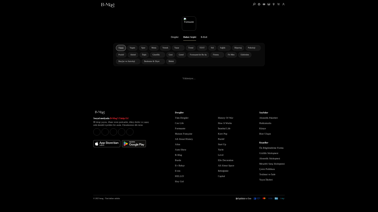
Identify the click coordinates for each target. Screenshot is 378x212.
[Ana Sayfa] (99, 112)
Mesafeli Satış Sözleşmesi (272, 164)
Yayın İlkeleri (266, 179)
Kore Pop (222, 133)
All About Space (226, 165)
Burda (178, 160)
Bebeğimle (223, 171)
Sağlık (222, 48)
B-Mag (178, 155)
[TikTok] (129, 131)
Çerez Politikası (267, 169)
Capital (221, 176)
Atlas (177, 144)
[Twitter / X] (113, 131)
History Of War (225, 118)
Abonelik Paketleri (268, 118)
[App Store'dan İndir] (106, 143)
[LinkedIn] (121, 131)
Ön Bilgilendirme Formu (271, 148)
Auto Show (180, 149)
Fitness (216, 55)
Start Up (222, 144)
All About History (184, 139)
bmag (101, 198)
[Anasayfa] (259, 4)
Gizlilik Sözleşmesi (268, 153)
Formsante (180, 128)
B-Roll (204, 37)
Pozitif (221, 139)
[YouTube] (105, 131)
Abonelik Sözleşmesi (269, 158)
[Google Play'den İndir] (134, 143)
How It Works (225, 123)
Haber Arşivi (189, 37)
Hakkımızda (265, 123)
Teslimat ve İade (267, 174)
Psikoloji (251, 48)
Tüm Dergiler (181, 118)
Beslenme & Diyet (151, 61)
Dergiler (175, 37)
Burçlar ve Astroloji (126, 61)
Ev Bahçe (180, 165)
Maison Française (183, 133)
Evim (177, 171)
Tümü (120, 48)
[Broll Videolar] (273, 4)
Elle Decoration (225, 160)
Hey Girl (179, 181)
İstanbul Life (224, 128)
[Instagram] (96, 131)
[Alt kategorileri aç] (181, 48)
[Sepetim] (278, 4)
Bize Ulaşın (265, 133)
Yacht (221, 149)
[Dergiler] (264, 4)
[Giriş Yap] (283, 4)
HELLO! (179, 176)
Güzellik (156, 55)
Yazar (176, 48)
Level (221, 155)
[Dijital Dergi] (269, 4)
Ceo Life (179, 123)
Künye (262, 128)
